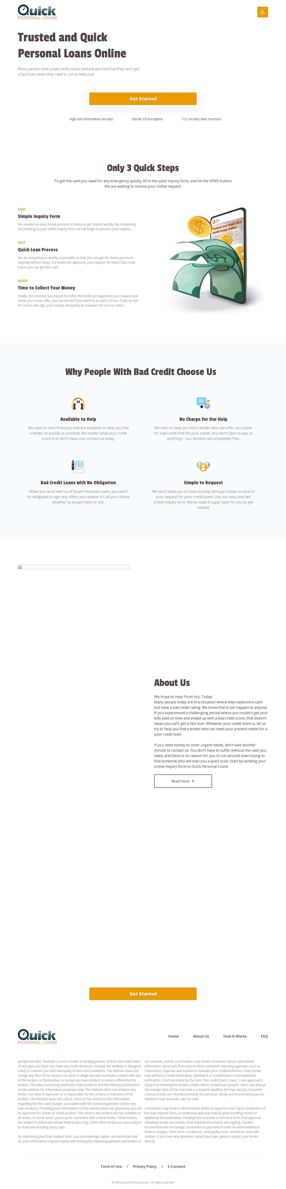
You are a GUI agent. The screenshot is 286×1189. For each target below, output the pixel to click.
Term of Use (111, 1166)
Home (173, 1036)
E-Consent (177, 1166)
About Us (201, 1036)
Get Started (143, 99)
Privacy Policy (145, 1166)
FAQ (264, 1036)
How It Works (235, 1036)
